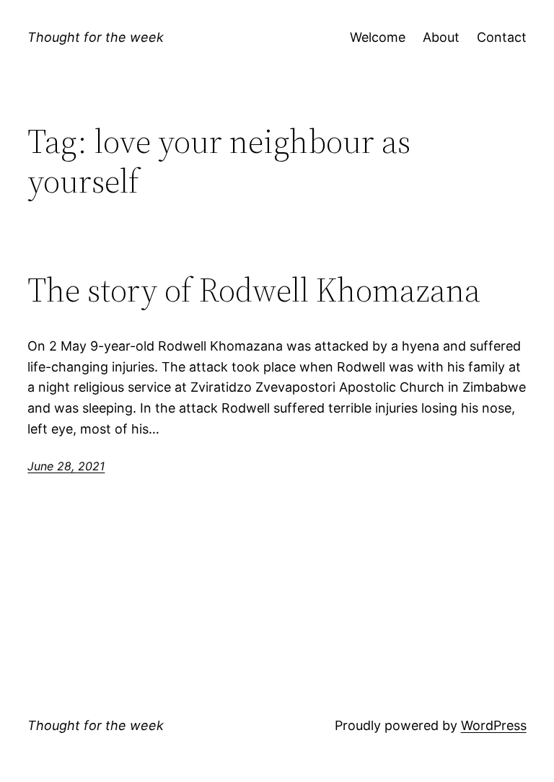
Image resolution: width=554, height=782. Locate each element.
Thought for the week (95, 37)
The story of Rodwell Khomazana (253, 290)
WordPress (494, 725)
